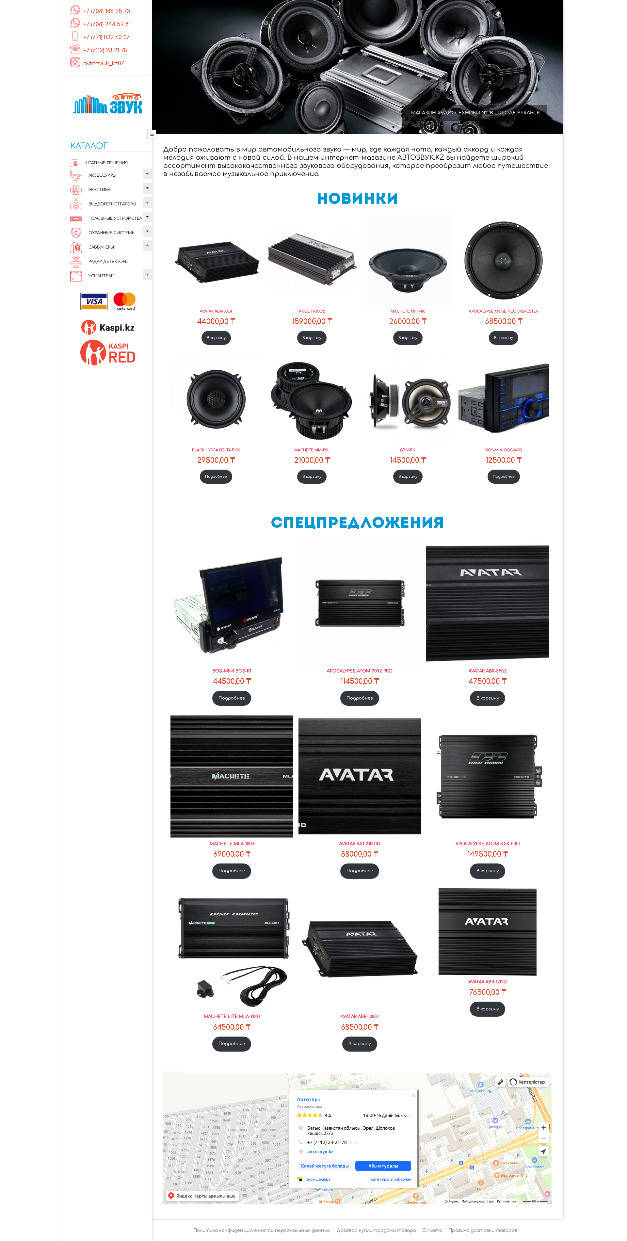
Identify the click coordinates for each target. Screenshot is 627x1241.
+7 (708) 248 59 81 (107, 24)
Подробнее (216, 476)
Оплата (432, 1230)
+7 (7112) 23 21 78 (105, 50)
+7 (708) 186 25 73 (106, 11)
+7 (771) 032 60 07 (106, 37)
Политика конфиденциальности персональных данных (261, 1230)
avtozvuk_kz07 (103, 63)
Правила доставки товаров (482, 1230)
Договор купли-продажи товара (376, 1230)
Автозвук (173, 1072)
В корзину (216, 338)
